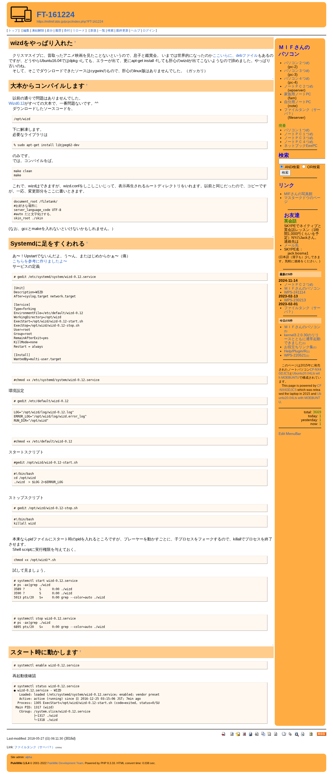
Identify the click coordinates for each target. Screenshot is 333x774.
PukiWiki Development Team (65, 763)
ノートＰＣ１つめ (298, 134)
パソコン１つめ (297, 130)
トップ (13, 30)
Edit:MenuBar (290, 434)
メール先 (291, 245)
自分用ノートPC (297, 102)
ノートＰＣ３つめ (298, 138)
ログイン (149, 30)
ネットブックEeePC (300, 146)
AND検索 (292, 167)
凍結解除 (38, 30)
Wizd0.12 (16, 103)
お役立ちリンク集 (300, 347)
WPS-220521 (296, 355)
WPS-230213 (295, 300)
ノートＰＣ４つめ (298, 142)
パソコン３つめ (297, 71)
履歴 (58, 30)
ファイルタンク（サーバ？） (34, 747)
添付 (67, 30)
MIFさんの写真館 (298, 194)
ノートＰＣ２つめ (298, 86)
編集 (26, 30)
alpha (28, 757)
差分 (50, 30)
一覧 (102, 30)
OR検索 (313, 167)
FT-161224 (56, 14)
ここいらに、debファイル (235, 55)
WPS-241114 (294, 292)
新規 (93, 30)
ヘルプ (135, 30)
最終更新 (122, 30)
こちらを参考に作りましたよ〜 (39, 261)
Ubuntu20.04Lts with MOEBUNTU (300, 398)
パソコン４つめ (297, 78)
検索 (110, 30)
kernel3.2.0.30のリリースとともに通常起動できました (302, 339)
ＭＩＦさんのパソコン (302, 288)
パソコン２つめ (297, 63)
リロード (78, 30)
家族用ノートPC (297, 94)
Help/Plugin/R (297, 351)
